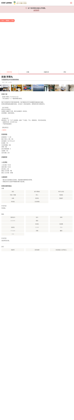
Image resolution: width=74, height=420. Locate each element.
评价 (65, 72)
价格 (28, 72)
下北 (12, 20)
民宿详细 (9, 72)
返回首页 (36, 10)
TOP (2, 20)
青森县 (7, 20)
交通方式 (46, 72)
